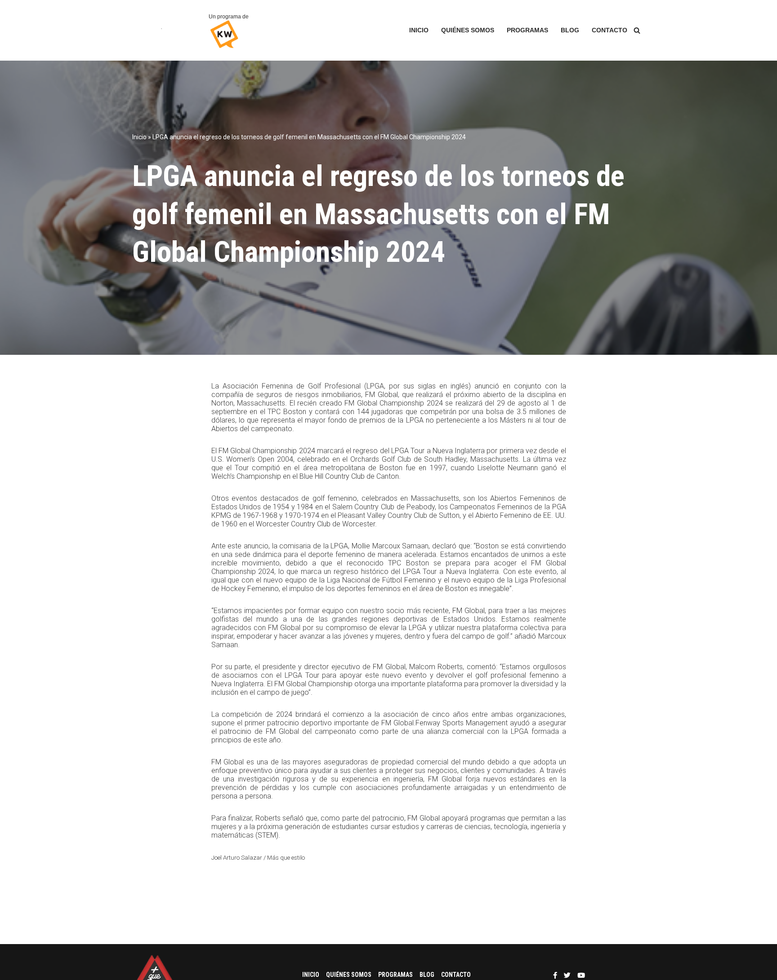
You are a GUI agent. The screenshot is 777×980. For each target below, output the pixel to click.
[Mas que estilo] (163, 30)
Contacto (609, 30)
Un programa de (229, 16)
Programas (527, 30)
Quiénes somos (467, 30)
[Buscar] (637, 30)
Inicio (419, 30)
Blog (570, 30)
